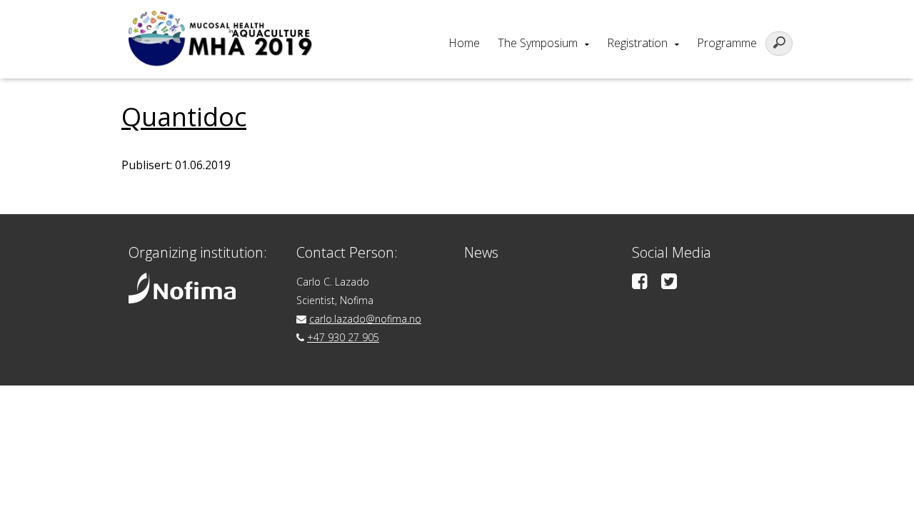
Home (464, 43)
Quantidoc (183, 116)
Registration (637, 43)
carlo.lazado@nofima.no (365, 319)
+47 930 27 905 (343, 337)
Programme (727, 43)
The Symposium (538, 43)
